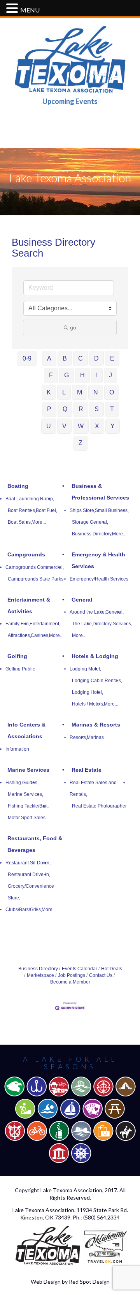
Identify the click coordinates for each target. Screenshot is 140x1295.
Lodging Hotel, (87, 692)
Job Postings (71, 975)
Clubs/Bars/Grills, (23, 909)
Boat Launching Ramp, (29, 498)
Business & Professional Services (100, 492)
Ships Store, (82, 510)
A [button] (49, 358)
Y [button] (112, 426)
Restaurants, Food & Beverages (34, 844)
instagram (94, 124)
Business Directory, (92, 534)
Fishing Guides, (21, 782)
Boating (17, 486)
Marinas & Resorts (96, 724)
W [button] (81, 426)
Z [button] (80, 443)
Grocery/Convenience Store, (31, 892)
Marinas (95, 737)
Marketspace (40, 975)
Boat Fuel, (46, 510)
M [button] (79, 392)
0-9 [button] (27, 358)
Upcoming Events (70, 101)
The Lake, (82, 623)
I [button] (97, 375)
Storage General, (90, 522)
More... (39, 522)
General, (114, 612)
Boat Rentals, (22, 510)
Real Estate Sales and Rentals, (93, 788)
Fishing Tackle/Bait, (28, 806)
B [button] (65, 358)
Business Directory (38, 968)
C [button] (80, 358)
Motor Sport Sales (27, 817)
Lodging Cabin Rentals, (97, 680)
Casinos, (40, 635)
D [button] (96, 358)
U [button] (48, 426)
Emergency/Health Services (99, 579)
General (82, 599)
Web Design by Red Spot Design (70, 1281)
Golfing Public (20, 669)
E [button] (112, 358)
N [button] (95, 392)
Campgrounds (26, 554)
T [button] (112, 409)
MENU (30, 10)
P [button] (49, 409)
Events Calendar (79, 968)
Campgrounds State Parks (35, 579)
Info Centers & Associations (26, 730)
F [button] (51, 375)
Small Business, (112, 510)
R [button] (81, 409)
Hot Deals (111, 968)
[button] (13, 8)
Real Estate (87, 770)
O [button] (111, 392)
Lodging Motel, (85, 669)
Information (17, 749)
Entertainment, (45, 623)
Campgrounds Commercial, (34, 567)
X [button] (97, 426)
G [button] (66, 375)
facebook (45, 124)
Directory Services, (112, 623)
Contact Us (100, 975)
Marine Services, (25, 794)
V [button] (64, 426)
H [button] (82, 375)
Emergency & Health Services (98, 560)
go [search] (73, 327)
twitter (70, 124)
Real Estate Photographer (99, 806)
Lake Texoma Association (71, 1190)
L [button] (64, 392)
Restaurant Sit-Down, (28, 863)
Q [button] (65, 409)
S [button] (96, 409)
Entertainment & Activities (28, 605)
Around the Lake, (88, 612)
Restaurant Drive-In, (29, 874)
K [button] (49, 392)
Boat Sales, (20, 522)
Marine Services (28, 770)
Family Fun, (17, 623)
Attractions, (19, 635)
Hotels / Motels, (88, 704)
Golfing (17, 656)
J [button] (110, 375)
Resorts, (78, 737)
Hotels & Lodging (95, 656)
